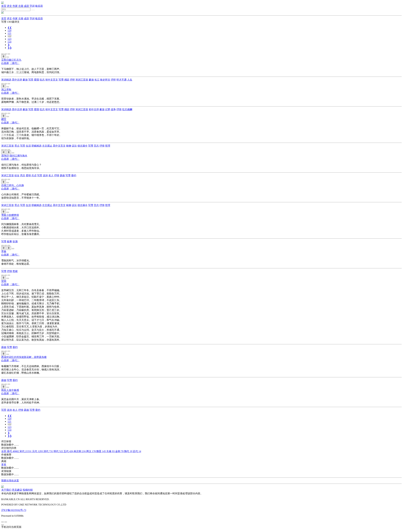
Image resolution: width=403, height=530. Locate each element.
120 (9, 30)
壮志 (42, 79)
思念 (22, 175)
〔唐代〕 (14, 63)
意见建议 (17, 489)
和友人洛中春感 (10, 390)
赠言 (3, 119)
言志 (96, 145)
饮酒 (15, 241)
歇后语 (39, 6)
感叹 (66, 79)
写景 (30, 79)
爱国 (36, 79)
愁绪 (15, 271)
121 (9, 33)
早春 (3, 251)
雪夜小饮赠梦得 (10, 215)
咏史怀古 (105, 79)
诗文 (9, 6)
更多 (3, 464)
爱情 (28, 175)
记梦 (107, 109)
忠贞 (34, 175)
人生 (129, 79)
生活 (28, 145)
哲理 (107, 145)
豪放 (25, 79)
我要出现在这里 (10, 480)
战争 (113, 109)
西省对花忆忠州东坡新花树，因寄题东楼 (24, 357)
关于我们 (6, 489)
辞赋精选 (36, 145)
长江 (96, 79)
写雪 (61, 79)
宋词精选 (6, 79)
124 (9, 41)
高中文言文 (59, 145)
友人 (51, 175)
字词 (32, 6)
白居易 (5, 63)
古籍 (20, 6)
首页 (3, 6)
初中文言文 (51, 79)
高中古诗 (17, 79)
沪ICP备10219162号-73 (13, 510)
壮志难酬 (127, 109)
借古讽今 (82, 145)
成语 (26, 6)
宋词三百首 (82, 79)
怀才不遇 (121, 79)
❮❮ (10, 27)
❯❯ (10, 47)
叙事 (9, 241)
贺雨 (3, 281)
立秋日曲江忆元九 (11, 60)
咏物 (68, 145)
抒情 (119, 109)
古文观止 (47, 145)
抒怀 (72, 79)
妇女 (17, 175)
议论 (74, 145)
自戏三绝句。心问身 (12, 185)
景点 (17, 145)
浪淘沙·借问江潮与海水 (14, 155)
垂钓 (73, 175)
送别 (45, 175)
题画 (62, 175)
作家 (15, 6)
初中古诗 (94, 109)
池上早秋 (6, 89)
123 (9, 39)
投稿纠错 (28, 489)
